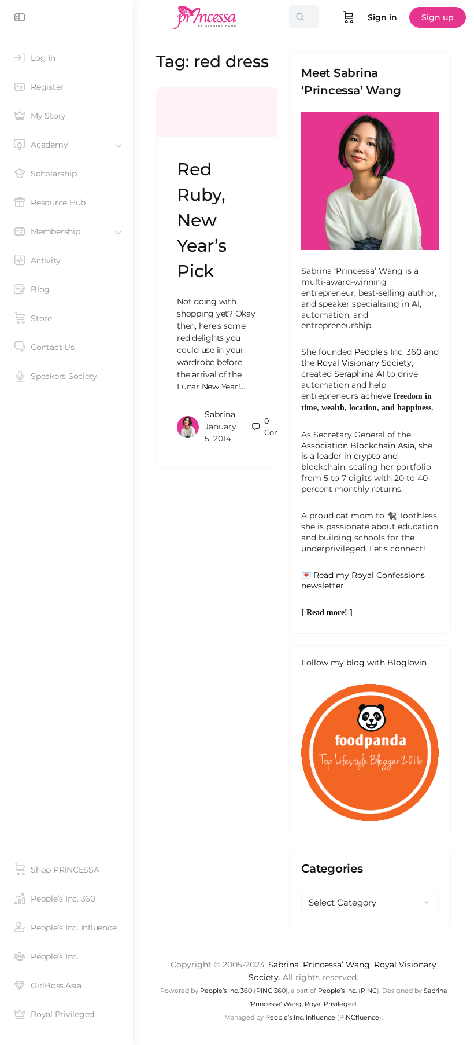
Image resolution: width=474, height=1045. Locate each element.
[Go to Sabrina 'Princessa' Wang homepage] (205, 16)
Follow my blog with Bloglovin (364, 662)
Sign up (437, 17)
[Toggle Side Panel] (20, 17)
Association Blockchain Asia (357, 445)
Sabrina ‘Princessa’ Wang (319, 964)
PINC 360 (271, 991)
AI (416, 304)
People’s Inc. (337, 991)
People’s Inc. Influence (300, 1017)
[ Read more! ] (327, 612)
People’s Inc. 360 (387, 352)
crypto (367, 456)
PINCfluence (359, 1017)
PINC (369, 991)
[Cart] (348, 17)
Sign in (382, 17)
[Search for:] (304, 16)
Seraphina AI (359, 374)
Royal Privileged (330, 1004)
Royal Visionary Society (364, 363)
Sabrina (220, 414)
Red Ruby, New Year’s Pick (202, 220)
